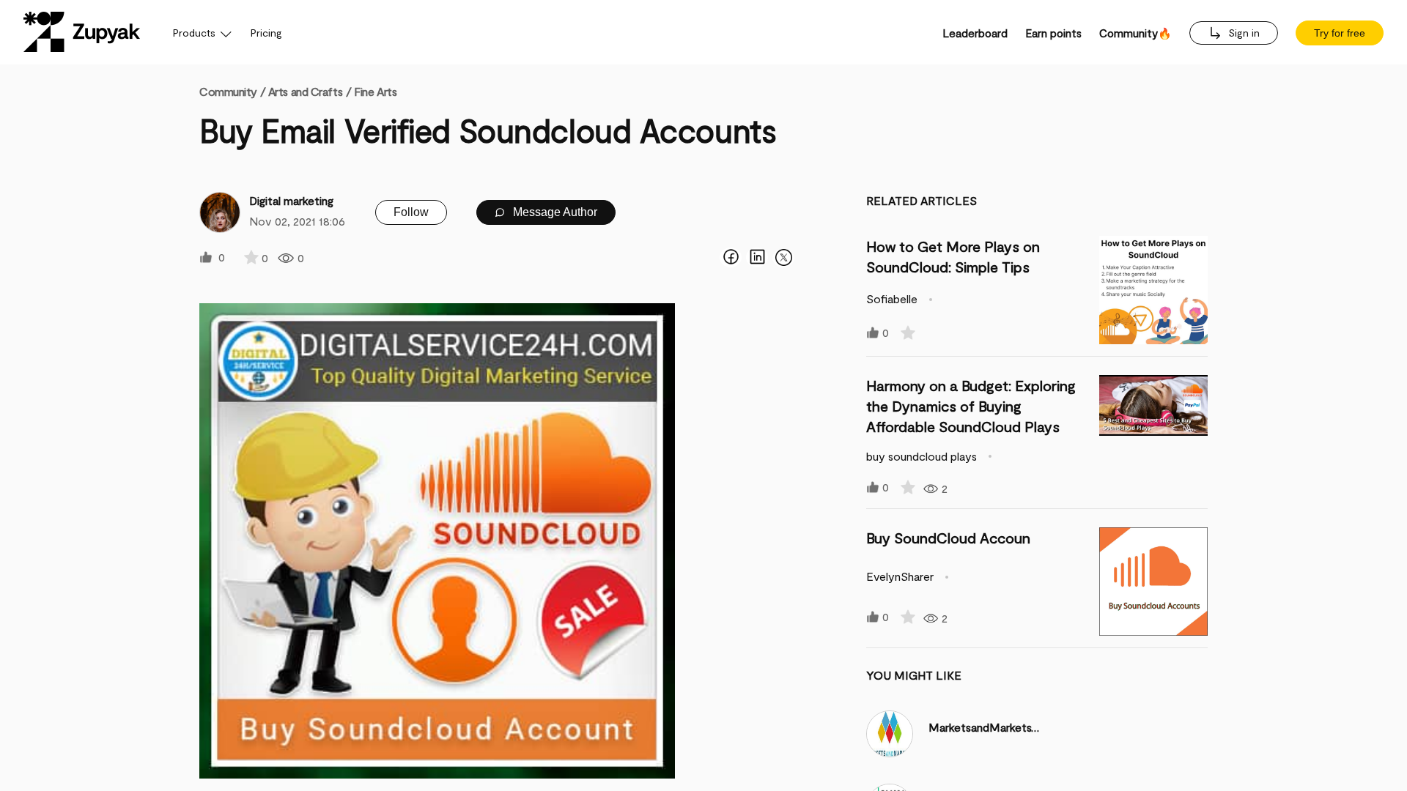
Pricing (266, 32)
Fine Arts (375, 91)
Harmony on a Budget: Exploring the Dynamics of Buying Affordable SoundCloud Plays (971, 405)
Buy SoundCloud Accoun (948, 537)
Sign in (1242, 32)
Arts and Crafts (305, 91)
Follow (411, 212)
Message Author (553, 212)
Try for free (1339, 33)
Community (232, 91)
